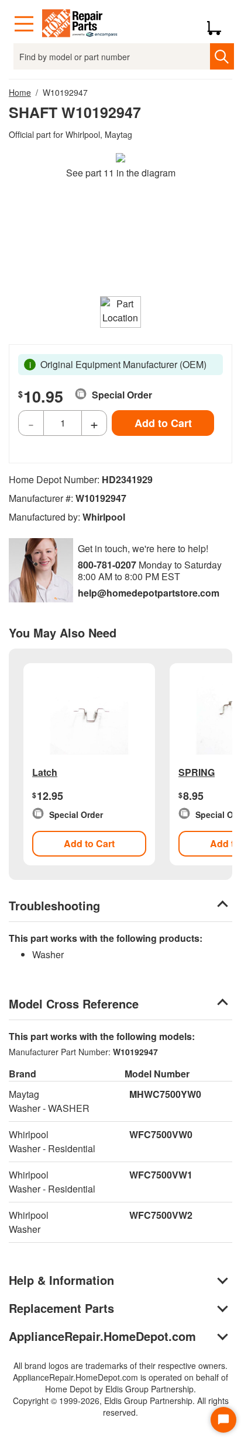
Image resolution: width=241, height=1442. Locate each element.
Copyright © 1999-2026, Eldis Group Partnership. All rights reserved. (121, 1406)
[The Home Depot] (80, 24)
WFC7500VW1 (160, 1174)
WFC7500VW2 (160, 1215)
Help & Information (61, 1279)
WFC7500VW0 (160, 1134)
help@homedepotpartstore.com (148, 592)
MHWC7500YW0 (165, 1094)
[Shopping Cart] (218, 24)
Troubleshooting (54, 905)
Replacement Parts (61, 1307)
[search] (222, 56)
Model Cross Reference (74, 1003)
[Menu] (24, 24)
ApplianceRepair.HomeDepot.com (102, 1335)
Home (20, 92)
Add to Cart (163, 423)
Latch (44, 772)
